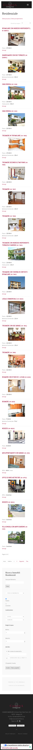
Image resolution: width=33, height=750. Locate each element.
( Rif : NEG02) (8, 428)
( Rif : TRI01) (14, 326)
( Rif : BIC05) (8, 401)
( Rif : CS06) (9, 84)
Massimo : (8, 638)
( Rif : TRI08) (9, 216)
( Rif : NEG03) (12, 299)
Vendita (7, 601)
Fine (27, 561)
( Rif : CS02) (9, 111)
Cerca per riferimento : (11, 579)
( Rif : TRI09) (14, 135)
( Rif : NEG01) (8, 502)
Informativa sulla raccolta (10, 748)
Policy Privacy (10, 733)
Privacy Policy (12, 725)
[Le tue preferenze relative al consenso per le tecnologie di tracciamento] (30, 747)
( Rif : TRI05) (9, 352)
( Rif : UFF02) (14, 477)
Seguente (21, 561)
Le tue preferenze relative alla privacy (18, 745)
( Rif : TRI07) (9, 189)
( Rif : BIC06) (16, 377)
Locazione (8, 605)
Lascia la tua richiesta (16, 685)
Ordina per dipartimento (17, 18)
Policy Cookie (23, 733)
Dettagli (4, 50)
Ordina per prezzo (6, 18)
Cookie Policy (21, 725)
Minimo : (7, 629)
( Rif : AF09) (16, 453)
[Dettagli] (16, 39)
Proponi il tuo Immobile (16, 682)
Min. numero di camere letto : (15, 651)
